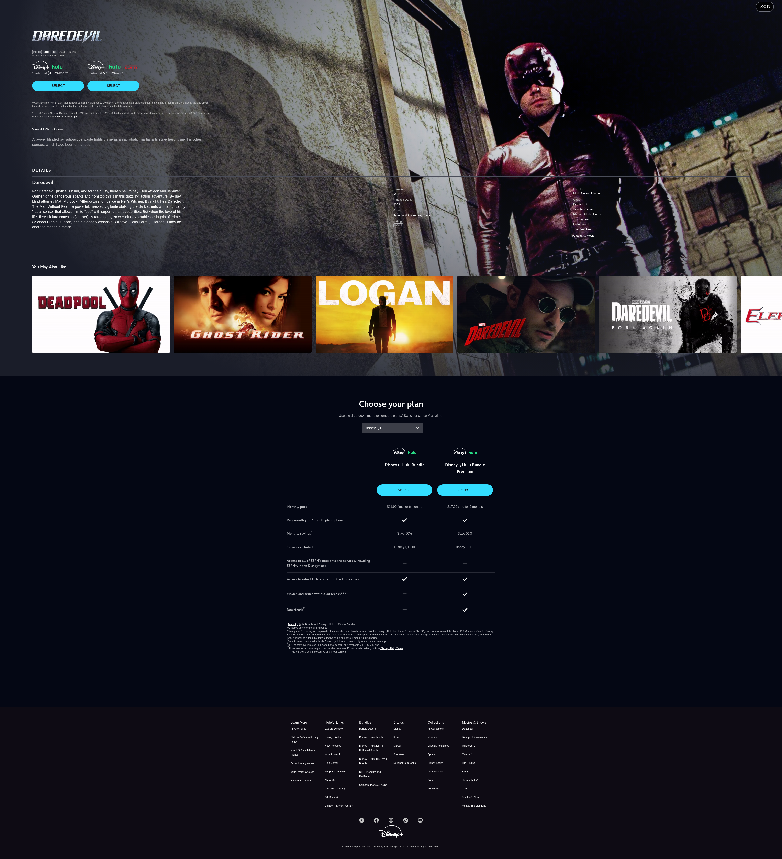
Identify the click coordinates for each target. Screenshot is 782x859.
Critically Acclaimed (438, 745)
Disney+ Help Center (391, 648)
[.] (361, 820)
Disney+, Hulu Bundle (371, 737)
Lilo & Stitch (468, 763)
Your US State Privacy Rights (303, 752)
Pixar (396, 737)
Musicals (432, 737)
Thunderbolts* (470, 780)
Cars (464, 788)
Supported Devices (335, 771)
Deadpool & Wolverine (474, 737)
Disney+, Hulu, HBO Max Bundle (373, 761)
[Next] (774, 313)
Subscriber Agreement (303, 763)
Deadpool (467, 728)
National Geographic (404, 763)
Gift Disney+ (331, 797)
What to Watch (333, 754)
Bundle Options (367, 728)
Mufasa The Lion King (474, 805)
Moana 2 (467, 754)
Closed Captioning (335, 788)
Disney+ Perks (333, 737)
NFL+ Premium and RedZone (370, 774)
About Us (330, 780)
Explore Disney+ (334, 728)
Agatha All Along (471, 797)
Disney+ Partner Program (339, 805)
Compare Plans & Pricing (373, 785)
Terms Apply (294, 624)
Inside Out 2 (468, 745)
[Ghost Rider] (243, 314)
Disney (397, 728)
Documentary (435, 771)
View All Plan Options (48, 129)
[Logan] (384, 314)
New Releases (333, 745)
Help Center (331, 763)
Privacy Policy (298, 728)
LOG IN (764, 6)
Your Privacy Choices (302, 772)
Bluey (465, 771)
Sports (431, 754)
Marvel (397, 745)
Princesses (434, 788)
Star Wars (398, 754)
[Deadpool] (101, 314)
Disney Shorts (435, 763)
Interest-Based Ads (301, 780)
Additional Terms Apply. (65, 116)
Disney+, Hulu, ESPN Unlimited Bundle (371, 748)
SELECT (58, 85)
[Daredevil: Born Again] (668, 314)
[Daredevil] (526, 314)
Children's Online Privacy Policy (305, 739)
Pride (431, 780)
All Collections (436, 728)
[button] (339, 723)
